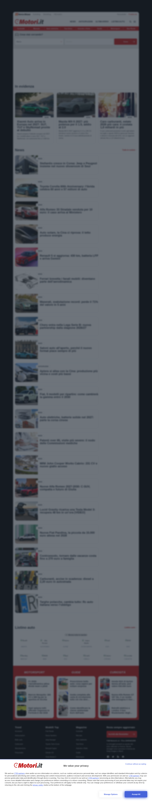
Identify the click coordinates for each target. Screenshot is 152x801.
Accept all (136, 794)
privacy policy (38, 785)
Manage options (111, 794)
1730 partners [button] (19, 773)
